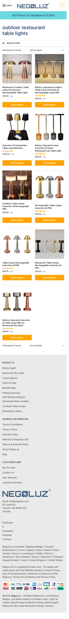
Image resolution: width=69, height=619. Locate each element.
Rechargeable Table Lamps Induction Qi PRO (48, 206)
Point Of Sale (9, 383)
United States (55, 560)
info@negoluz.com (19, 501)
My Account (8, 467)
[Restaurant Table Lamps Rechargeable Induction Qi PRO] (49, 244)
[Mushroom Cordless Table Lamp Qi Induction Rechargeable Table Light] (17, 68)
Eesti (39, 550)
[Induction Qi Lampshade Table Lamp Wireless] (17, 127)
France (21, 550)
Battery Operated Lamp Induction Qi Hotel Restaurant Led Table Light (48, 148)
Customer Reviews (12, 482)
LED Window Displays (13, 397)
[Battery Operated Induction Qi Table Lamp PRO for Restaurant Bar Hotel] (17, 301)
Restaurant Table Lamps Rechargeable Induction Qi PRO (48, 265)
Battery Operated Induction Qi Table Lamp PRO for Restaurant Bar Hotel (16, 323)
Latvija (5, 553)
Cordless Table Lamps (14, 406)
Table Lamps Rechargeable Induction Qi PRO (15, 264)
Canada (49, 546)
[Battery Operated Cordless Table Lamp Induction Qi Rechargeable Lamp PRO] (49, 68)
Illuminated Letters (12, 411)
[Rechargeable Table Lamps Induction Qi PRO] (49, 187)
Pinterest (7, 535)
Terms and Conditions (24, 577)
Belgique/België (34, 546)
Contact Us (8, 472)
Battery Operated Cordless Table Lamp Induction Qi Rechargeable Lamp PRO (48, 90)
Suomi (24, 560)
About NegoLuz (10, 449)
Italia (55, 550)
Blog (4, 454)
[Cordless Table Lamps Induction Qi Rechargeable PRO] (17, 185)
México (48, 553)
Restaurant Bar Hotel (13, 373)
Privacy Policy (9, 429)
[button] (61, 5)
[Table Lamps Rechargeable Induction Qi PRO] (17, 244)
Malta (40, 553)
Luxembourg (27, 553)
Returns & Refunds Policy (15, 444)
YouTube (7, 539)
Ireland (47, 550)
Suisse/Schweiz (10, 560)
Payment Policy (10, 434)
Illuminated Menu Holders (15, 401)
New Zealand (23, 556)
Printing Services (11, 392)
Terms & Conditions (12, 424)
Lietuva (15, 553)
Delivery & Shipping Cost (15, 439)
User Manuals (9, 477)
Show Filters (13, 43)
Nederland (7, 556)
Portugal (57, 556)
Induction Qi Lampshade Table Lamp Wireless (14, 146)
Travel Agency (10, 378)
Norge (35, 556)
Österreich (45, 556)
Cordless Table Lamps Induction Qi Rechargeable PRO (15, 206)
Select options (17, 104)
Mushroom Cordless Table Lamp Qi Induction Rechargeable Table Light (15, 90)
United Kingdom (37, 560)
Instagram (7, 531)
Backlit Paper (9, 387)
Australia (19, 546)
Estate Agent (9, 368)
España (31, 550)
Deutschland (9, 550)
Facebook (7, 522)
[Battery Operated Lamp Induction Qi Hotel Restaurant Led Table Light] (49, 127)
